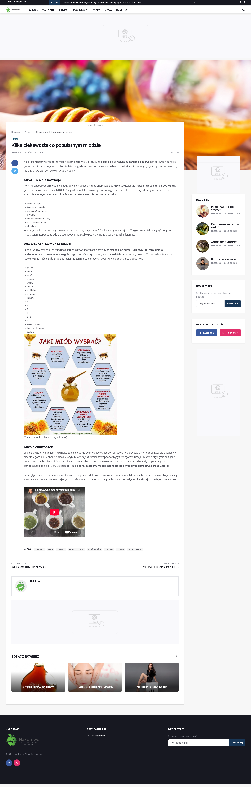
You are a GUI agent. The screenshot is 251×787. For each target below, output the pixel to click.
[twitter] (14, 171)
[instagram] (244, 2)
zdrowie (39, 549)
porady (60, 549)
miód (50, 549)
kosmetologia (76, 549)
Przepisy (64, 10)
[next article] (194, 2)
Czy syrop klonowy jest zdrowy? (38, 687)
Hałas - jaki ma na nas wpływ (223, 259)
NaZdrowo (16, 132)
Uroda (108, 10)
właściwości (94, 549)
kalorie (109, 549)
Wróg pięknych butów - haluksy (151, 687)
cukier (121, 549)
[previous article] (199, 2)
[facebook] (240, 2)
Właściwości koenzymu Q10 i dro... (161, 567)
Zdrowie (33, 10)
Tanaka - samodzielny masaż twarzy (95, 687)
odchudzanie (135, 549)
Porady (96, 10)
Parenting (122, 10)
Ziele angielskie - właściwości (224, 242)
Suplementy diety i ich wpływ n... (28, 567)
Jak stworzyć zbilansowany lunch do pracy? (84, 2)
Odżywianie (48, 10)
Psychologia (80, 10)
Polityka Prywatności (97, 735)
